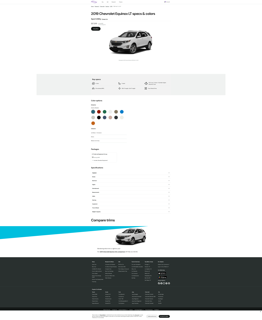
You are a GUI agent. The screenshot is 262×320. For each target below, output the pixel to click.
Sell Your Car (121, 264)
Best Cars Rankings (109, 271)
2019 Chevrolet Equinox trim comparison (112, 252)
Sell (107, 2)
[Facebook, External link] (161, 283)
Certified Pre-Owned (96, 269)
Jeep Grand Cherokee (136, 296)
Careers (131, 309)
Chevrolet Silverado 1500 (150, 296)
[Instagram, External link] (166, 283)
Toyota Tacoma (95, 298)
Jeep (133, 292)
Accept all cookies (164, 316)
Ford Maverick (122, 294)
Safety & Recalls (108, 273)
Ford (120, 292)
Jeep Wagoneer (135, 298)
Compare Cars (108, 269)
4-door (97, 83)
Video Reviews (108, 278)
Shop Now (95, 28)
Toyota (93, 292)
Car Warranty (134, 271)
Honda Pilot (107, 301)
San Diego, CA (148, 280)
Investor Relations (122, 309)
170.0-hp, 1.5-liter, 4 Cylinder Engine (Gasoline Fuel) (157, 83)
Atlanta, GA (147, 273)
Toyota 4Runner (95, 303)
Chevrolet (102, 6)
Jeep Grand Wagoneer (136, 301)
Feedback (156, 309)
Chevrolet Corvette (149, 294)
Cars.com (137, 315)
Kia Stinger (160, 298)
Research (114, 2)
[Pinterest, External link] (169, 283)
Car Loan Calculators (136, 264)
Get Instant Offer (122, 266)
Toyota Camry (95, 301)
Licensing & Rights (138, 309)
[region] (131, 315)
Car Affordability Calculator (137, 266)
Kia (159, 292)
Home (92, 6)
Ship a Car (134, 269)
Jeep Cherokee (135, 303)
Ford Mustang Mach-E (123, 301)
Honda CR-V (108, 294)
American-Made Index (110, 275)
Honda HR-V (108, 303)
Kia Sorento (160, 296)
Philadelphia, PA (148, 275)
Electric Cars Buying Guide (97, 279)
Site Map (133, 278)
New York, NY (147, 278)
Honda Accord (108, 298)
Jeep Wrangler (135, 294)
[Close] (260, 311)
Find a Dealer (95, 273)
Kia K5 (159, 301)
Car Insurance (135, 273)
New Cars (94, 266)
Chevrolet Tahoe (148, 301)
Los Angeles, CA (148, 269)
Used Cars (94, 264)
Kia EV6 (159, 303)
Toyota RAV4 (94, 294)
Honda (106, 292)
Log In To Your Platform (163, 266)
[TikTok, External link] (159, 283)
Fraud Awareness (149, 309)
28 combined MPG (99, 88)
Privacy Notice (102, 315)
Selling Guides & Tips (122, 271)
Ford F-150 (121, 298)
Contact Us (114, 309)
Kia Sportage (161, 294)
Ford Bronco (121, 296)
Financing (94, 281)
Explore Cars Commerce (163, 264)
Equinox (107, 6)
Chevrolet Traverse (149, 298)
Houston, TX (147, 266)
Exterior (93, 105)
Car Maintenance (135, 275)
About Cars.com (106, 309)
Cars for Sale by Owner (97, 271)
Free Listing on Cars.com (123, 269)
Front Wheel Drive (152, 88)
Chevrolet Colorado (149, 303)
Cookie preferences (152, 316)
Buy (102, 2)
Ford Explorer (121, 303)
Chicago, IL (147, 264)
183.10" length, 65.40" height (128, 88)
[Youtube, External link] (164, 283)
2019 (111, 6)
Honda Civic (107, 296)
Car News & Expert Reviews (111, 266)
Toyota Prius (94, 296)
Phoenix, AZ (147, 271)
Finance (120, 2)
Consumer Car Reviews (110, 264)
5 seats (123, 83)
